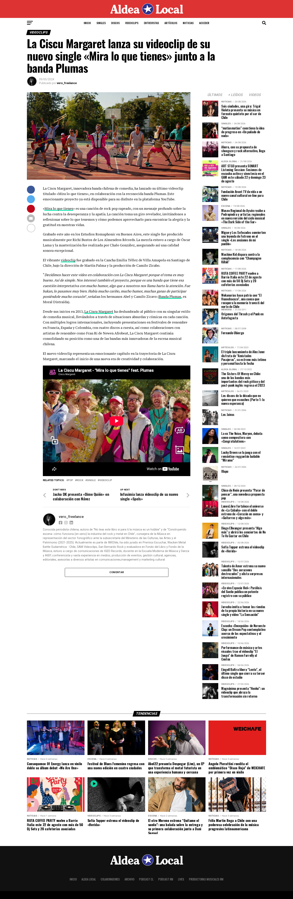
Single (91, 480)
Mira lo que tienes (58, 208)
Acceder (204, 23)
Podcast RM (165, 879)
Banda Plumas (170, 296)
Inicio (87, 23)
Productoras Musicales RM (206, 879)
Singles (101, 23)
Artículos (170, 23)
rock (80, 480)
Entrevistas (151, 23)
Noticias (188, 23)
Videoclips (131, 23)
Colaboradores (110, 879)
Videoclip (105, 480)
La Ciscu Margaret (98, 311)
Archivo (129, 879)
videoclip (68, 260)
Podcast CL (146, 879)
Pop (70, 480)
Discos (115, 23)
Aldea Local (89, 879)
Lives (181, 879)
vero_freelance (67, 83)
